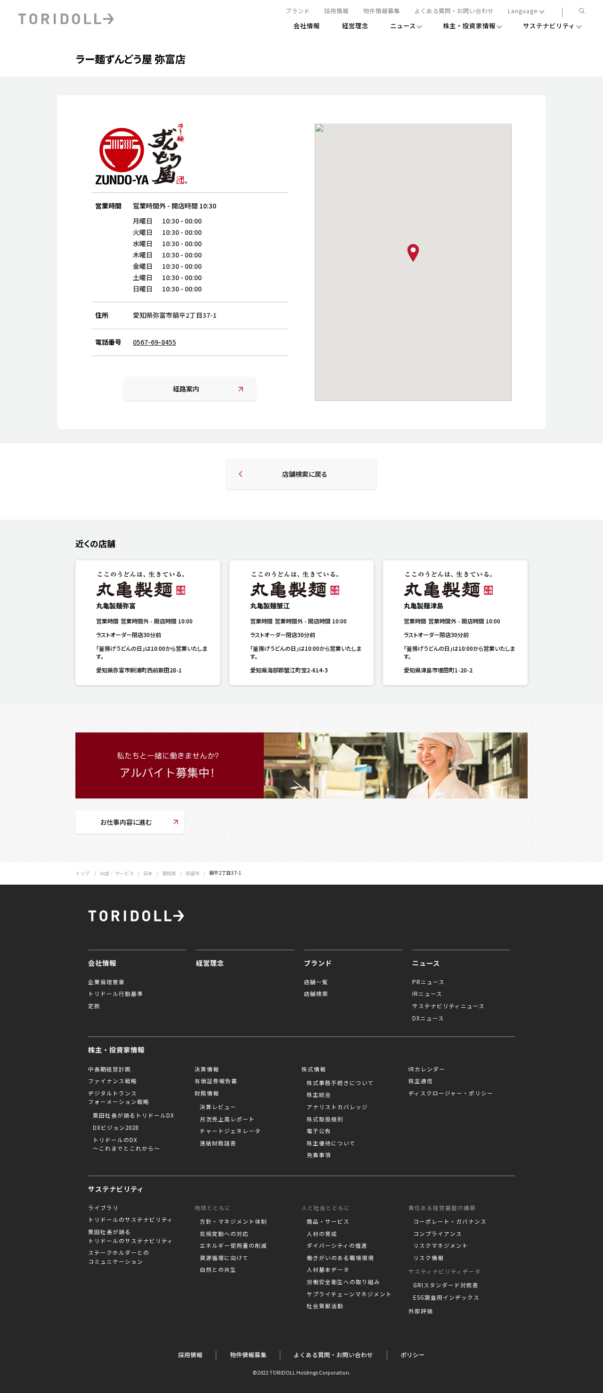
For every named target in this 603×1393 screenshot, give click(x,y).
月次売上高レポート (227, 1119)
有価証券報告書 (216, 1081)
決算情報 (207, 1069)
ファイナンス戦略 (112, 1081)
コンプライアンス (437, 1233)
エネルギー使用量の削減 (233, 1245)
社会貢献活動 (325, 1306)
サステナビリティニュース (448, 1006)
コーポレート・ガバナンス (450, 1221)
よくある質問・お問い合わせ (454, 11)
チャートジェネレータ (230, 1131)
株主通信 (420, 1081)
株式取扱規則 (325, 1119)
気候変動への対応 (224, 1233)
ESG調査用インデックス (446, 1297)
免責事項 (319, 1155)
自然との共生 (218, 1269)
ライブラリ (103, 1207)
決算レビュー (218, 1107)
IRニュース (427, 993)
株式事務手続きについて (340, 1082)
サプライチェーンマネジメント (349, 1294)
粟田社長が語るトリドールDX (133, 1115)
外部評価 (420, 1311)
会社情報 (102, 963)
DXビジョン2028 (116, 1127)
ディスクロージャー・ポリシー (450, 1093)
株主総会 (319, 1094)
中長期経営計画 (109, 1069)
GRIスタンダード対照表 (446, 1285)
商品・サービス (328, 1221)
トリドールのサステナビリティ (130, 1219)
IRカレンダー (426, 1069)
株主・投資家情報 (116, 1049)
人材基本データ (328, 1269)
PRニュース (428, 982)
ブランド (297, 11)
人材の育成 (322, 1233)
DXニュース (428, 1018)
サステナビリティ (116, 1189)
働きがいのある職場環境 (340, 1257)
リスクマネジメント (440, 1245)
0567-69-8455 (154, 342)
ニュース (426, 963)
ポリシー (412, 1355)
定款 (94, 1006)
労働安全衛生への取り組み (343, 1281)
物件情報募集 (381, 11)
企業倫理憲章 (106, 982)
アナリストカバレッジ (337, 1107)
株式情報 (314, 1069)
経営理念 (210, 963)
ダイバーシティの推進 (337, 1245)
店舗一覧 (316, 982)
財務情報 (207, 1093)
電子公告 (319, 1131)
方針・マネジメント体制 (233, 1221)
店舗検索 (316, 993)
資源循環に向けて (224, 1257)
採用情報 (336, 11)
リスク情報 (428, 1257)
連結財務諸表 (218, 1143)
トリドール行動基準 (115, 993)
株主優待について (331, 1143)
